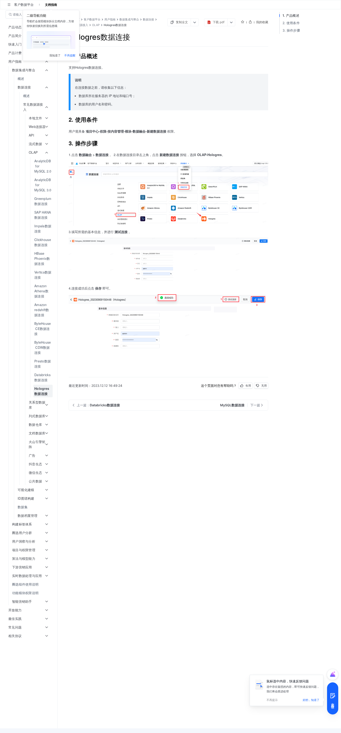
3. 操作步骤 (291, 30)
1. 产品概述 (291, 15)
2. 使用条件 (291, 23)
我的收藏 (262, 22)
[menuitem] (29, 78)
